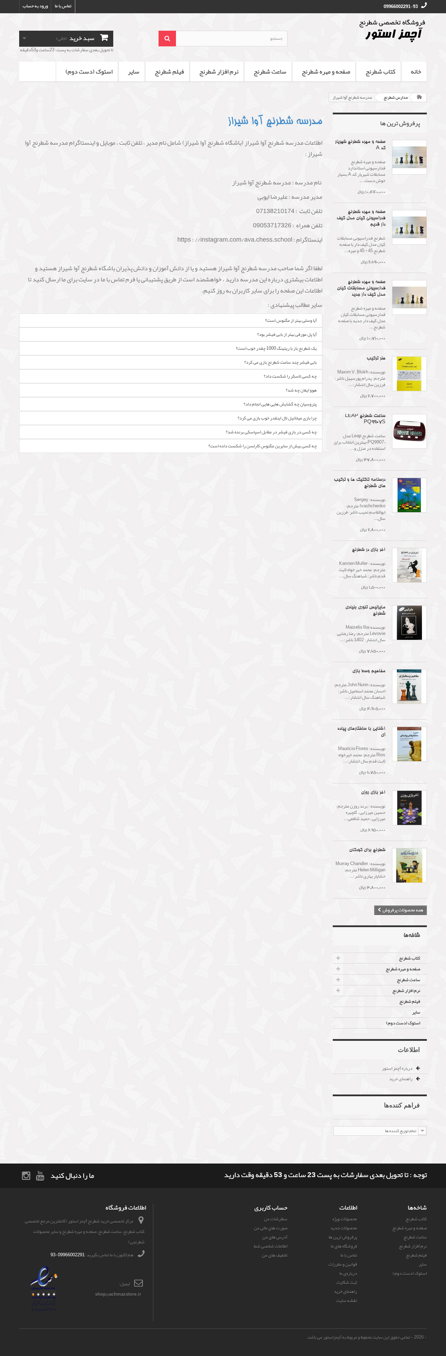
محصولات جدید (343, 1228)
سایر (133, 71)
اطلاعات (409, 1049)
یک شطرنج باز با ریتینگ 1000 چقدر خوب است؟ (276, 348)
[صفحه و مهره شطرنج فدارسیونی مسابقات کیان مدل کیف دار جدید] (409, 297)
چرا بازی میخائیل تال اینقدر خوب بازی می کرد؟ (277, 418)
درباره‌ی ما (348, 1273)
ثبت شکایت (347, 1282)
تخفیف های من (274, 1255)
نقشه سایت (346, 1300)
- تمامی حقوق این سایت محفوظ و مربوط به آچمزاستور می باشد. (359, 1337)
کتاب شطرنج (380, 71)
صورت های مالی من (270, 1228)
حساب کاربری (270, 1207)
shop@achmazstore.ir (118, 1294)
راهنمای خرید (401, 1078)
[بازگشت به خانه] (419, 97)
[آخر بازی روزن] (409, 807)
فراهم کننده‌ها (402, 1105)
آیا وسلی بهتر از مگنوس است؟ (291, 320)
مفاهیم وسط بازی (368, 671)
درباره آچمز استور (397, 1068)
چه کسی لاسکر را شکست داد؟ (290, 376)
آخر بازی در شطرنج (368, 550)
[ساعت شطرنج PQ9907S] (409, 431)
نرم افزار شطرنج (218, 71)
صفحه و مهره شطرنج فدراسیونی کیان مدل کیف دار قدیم (361, 218)
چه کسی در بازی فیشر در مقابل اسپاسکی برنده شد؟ (271, 432)
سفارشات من (275, 1219)
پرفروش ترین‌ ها (400, 123)
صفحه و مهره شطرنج (326, 71)
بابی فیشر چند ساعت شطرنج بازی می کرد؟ (280, 362)
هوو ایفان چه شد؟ (301, 390)
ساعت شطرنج (270, 71)
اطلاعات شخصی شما (270, 1246)
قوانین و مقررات (343, 1264)
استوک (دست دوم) (89, 71)
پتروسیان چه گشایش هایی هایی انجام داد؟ (280, 404)
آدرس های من (274, 1237)
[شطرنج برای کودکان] (409, 865)
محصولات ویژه (344, 1219)
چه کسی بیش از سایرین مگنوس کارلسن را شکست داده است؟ (262, 445)
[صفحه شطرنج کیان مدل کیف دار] (409, 227)
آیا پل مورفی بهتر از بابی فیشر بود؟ (287, 334)
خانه (416, 71)
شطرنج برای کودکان (367, 850)
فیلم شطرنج (169, 71)
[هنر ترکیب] (409, 373)
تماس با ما (63, 5)
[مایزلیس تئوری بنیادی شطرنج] (409, 622)
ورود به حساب (35, 5)
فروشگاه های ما (344, 1246)
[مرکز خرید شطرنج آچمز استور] (362, 30)
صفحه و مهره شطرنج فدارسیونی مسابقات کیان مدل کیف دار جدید (361, 288)
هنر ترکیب (376, 358)
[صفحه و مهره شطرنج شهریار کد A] (409, 157)
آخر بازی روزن (373, 792)
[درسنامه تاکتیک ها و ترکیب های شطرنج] (409, 495)
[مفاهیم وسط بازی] (409, 686)
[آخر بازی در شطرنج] (409, 565)
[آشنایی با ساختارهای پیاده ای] (409, 744)
